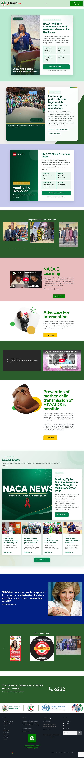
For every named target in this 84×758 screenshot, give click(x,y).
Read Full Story (60, 514)
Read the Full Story (55, 66)
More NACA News (41, 559)
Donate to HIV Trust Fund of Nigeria (32, 746)
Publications (5, 725)
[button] (45, 3)
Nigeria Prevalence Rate (8, 721)
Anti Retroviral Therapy (8, 723)
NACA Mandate (6, 730)
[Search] (79, 733)
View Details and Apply (56, 193)
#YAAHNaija (5, 737)
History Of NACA (6, 732)
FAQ (4, 728)
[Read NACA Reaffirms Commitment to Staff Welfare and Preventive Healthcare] (72, 527)
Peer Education (6, 734)
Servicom (5, 739)
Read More (7, 552)
